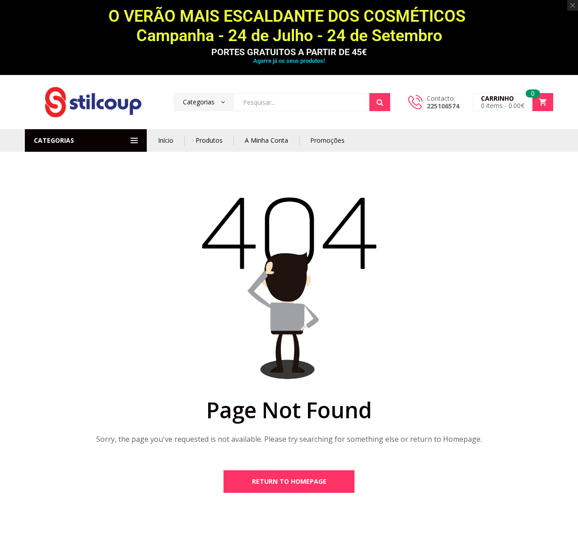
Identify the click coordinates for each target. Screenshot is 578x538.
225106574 (443, 106)
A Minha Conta (266, 140)
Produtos (209, 140)
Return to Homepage (289, 481)
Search (379, 102)
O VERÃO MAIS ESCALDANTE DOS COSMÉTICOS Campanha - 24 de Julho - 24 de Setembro (289, 26)
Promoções (327, 140)
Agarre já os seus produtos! (289, 60)
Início (165, 140)
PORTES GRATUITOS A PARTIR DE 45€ (289, 52)
